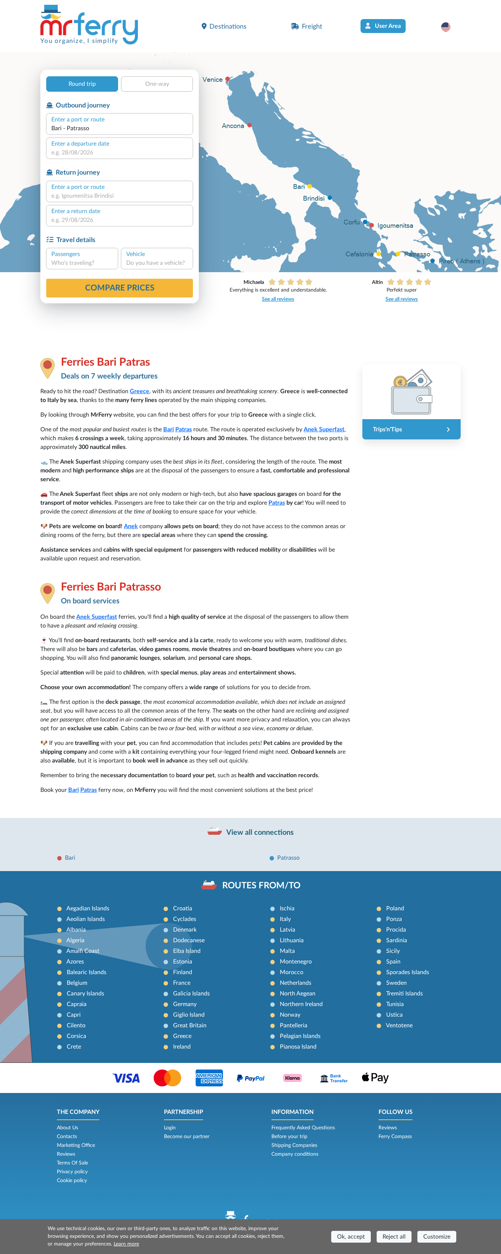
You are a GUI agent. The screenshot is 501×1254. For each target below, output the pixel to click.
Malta (287, 951)
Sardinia (396, 940)
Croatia (182, 908)
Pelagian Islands (300, 1036)
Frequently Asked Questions (303, 1127)
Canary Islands (85, 994)
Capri (74, 1015)
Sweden (396, 983)
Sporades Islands (407, 972)
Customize (436, 1237)
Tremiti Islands (404, 994)
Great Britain (189, 1025)
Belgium (77, 983)
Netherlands (295, 983)
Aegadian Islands (87, 908)
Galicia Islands (191, 994)
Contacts (67, 1136)
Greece (139, 391)
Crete (74, 1047)
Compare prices (119, 288)
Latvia (287, 930)
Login (170, 1127)
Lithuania (292, 940)
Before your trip (289, 1136)
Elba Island (187, 951)
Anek (131, 526)
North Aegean (297, 994)
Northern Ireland (301, 1004)
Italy (285, 919)
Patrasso (288, 858)
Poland (395, 908)
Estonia (182, 962)
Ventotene (399, 1025)
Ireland (182, 1047)
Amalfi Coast (82, 951)
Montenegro (296, 962)
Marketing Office (76, 1145)
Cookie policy (72, 1180)
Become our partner (186, 1136)
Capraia (77, 1004)
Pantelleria (293, 1025)
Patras (183, 429)
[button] (449, 26)
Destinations (227, 26)
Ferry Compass (395, 1136)
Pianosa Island (298, 1047)
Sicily (393, 951)
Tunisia (395, 1004)
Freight (312, 26)
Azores (75, 962)
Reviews (66, 1154)
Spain (393, 962)
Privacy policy (72, 1171)
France (181, 983)
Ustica (394, 1015)
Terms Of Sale (72, 1163)
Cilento (76, 1025)
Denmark (185, 930)
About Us (67, 1127)
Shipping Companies (294, 1145)
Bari (168, 429)
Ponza (394, 919)
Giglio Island (189, 1015)
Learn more (126, 1244)
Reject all (394, 1237)
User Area (387, 26)
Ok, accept (351, 1237)
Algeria (75, 940)
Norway (290, 1015)
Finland (182, 972)
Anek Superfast (324, 429)
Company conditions (294, 1154)
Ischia (287, 908)
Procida (396, 930)
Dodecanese (189, 940)
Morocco (291, 972)
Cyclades (184, 919)
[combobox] (119, 128)
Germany (185, 1004)
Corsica (76, 1036)
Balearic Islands (86, 972)
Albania (76, 930)
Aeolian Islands (85, 919)
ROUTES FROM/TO (261, 885)
